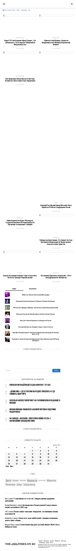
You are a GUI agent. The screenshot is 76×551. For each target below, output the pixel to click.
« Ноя (7, 466)
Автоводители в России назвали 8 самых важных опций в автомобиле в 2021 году (31, 506)
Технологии (29, 484)
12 (9, 457)
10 (48, 454)
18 (56, 457)
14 (25, 457)
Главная (40, 541)
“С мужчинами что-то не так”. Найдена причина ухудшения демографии (29, 499)
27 (17, 464)
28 (25, 464)
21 (24, 460)
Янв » (12, 466)
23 (40, 460)
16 (40, 457)
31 (48, 464)
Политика (10, 484)
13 (17, 457)
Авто (8, 480)
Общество (51, 480)
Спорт (19, 484)
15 (32, 457)
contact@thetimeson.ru (43, 547)
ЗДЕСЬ (53, 546)
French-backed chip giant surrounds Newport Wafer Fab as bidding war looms (32, 525)
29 (32, 464)
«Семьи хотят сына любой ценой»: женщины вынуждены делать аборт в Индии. (31, 519)
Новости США (42, 480)
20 (17, 460)
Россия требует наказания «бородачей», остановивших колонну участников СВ (31, 512)
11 (56, 454)
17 (48, 457)
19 (9, 460)
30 (40, 464)
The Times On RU (9, 10)
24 (48, 460)
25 (56, 460)
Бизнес (16, 480)
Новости (32, 480)
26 (9, 464)
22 (32, 460)
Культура (23, 480)
